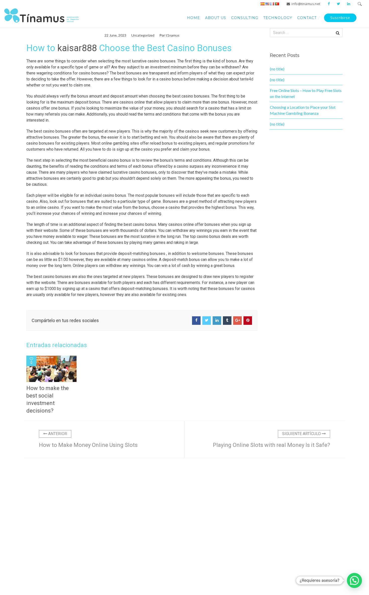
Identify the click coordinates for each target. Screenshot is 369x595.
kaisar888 (77, 48)
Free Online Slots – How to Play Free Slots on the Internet (306, 93)
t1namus (172, 35)
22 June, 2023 (115, 35)
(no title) (277, 68)
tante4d (246, 79)
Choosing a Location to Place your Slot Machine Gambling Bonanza (303, 110)
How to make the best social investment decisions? (47, 399)
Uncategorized (142, 35)
